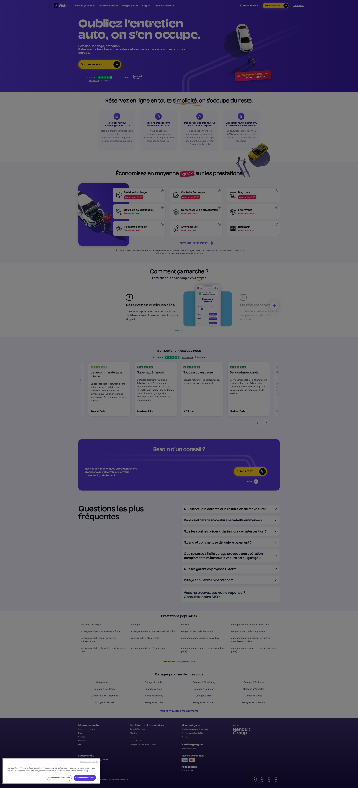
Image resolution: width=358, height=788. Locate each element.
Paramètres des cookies (59, 778)
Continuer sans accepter (89, 762)
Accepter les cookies (84, 778)
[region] (51, 771)
